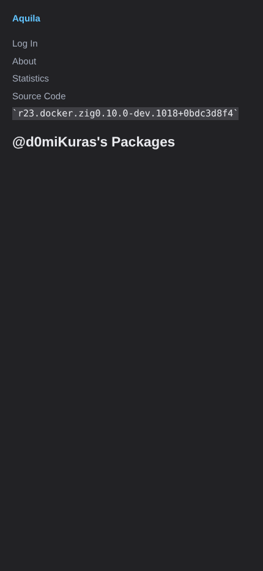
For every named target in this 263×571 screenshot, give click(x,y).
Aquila (26, 18)
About (24, 61)
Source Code (39, 96)
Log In (25, 44)
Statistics (30, 79)
